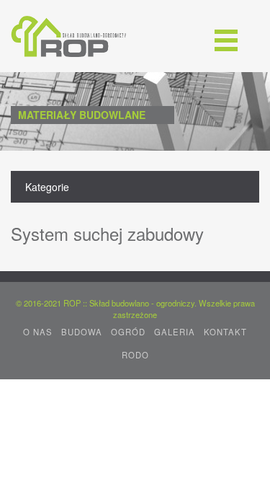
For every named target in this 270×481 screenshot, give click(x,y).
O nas (38, 331)
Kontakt (225, 331)
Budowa (81, 331)
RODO (135, 355)
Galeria (174, 331)
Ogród (128, 331)
